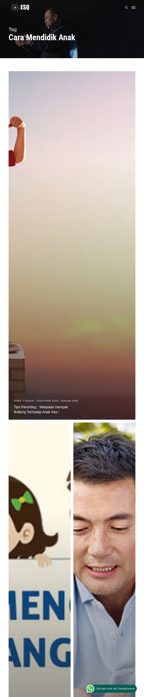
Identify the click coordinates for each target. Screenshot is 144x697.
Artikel (17, 400)
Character (28, 400)
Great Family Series (47, 400)
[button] (133, 7)
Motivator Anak (69, 400)
